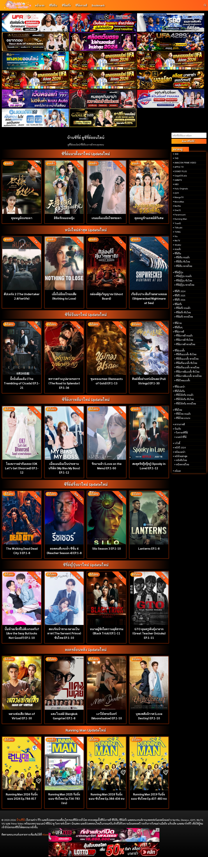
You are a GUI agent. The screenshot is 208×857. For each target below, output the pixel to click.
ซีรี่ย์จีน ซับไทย (183, 261)
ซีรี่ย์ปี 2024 (180, 291)
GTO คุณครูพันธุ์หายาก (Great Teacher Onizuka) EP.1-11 (149, 633)
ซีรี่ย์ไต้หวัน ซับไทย (185, 399)
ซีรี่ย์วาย (178, 323)
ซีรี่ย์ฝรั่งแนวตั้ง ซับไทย (186, 363)
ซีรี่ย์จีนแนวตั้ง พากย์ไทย (187, 358)
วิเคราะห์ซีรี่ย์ (182, 432)
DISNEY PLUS (181, 171)
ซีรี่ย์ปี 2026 (180, 299)
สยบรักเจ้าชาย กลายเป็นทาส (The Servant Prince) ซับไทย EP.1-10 (64, 633)
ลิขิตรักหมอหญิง (64, 218)
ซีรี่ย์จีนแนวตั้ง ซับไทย (186, 354)
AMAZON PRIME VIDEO (185, 162)
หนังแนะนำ (180, 452)
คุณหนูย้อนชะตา (21, 218)
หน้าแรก (39, 5)
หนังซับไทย (181, 460)
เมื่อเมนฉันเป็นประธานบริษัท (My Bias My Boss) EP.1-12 (64, 468)
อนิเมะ (178, 470)
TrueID (178, 223)
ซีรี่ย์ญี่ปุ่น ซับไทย (184, 280)
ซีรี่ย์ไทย (178, 409)
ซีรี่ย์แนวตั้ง (180, 350)
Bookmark (98, 5)
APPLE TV (179, 166)
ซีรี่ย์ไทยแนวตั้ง (183, 380)
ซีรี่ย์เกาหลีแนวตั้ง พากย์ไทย (189, 376)
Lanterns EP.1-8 (149, 548)
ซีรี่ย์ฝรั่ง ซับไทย (183, 312)
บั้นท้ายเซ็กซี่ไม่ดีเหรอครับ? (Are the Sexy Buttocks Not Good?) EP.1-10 (22, 633)
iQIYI (177, 192)
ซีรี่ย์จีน (53, 5)
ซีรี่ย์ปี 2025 (180, 295)
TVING (178, 231)
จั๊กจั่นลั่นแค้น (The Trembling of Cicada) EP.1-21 (22, 383)
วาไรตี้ (177, 443)
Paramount (180, 214)
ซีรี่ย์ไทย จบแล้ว (183, 413)
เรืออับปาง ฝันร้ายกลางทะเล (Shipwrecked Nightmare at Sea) (149, 298)
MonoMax (179, 201)
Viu (176, 236)
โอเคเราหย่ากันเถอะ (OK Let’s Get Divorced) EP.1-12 (22, 468)
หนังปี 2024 (180, 447)
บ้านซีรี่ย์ (20, 819)
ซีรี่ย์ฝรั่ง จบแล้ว (183, 308)
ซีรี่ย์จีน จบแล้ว (183, 257)
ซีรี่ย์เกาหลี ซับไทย (184, 339)
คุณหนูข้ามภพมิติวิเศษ (148, 218)
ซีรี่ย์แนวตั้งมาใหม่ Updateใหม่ (86, 153)
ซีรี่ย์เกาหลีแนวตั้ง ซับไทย (187, 371)
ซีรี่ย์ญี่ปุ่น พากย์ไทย (185, 284)
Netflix (178, 205)
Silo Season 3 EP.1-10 (106, 548)
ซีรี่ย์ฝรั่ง (66, 5)
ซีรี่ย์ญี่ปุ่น (179, 272)
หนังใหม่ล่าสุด (181, 456)
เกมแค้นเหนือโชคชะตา (106, 218)
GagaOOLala (181, 175)
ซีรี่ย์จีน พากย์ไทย (184, 266)
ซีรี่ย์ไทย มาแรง (183, 418)
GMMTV (178, 180)
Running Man (181, 218)
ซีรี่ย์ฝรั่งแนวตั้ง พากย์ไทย (187, 367)
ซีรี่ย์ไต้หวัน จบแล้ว (184, 395)
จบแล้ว (178, 249)
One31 (178, 210)
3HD (176, 153)
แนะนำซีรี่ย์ (181, 437)
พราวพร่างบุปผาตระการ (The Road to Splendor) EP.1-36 (64, 383)
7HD (176, 158)
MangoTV (179, 197)
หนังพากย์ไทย (182, 464)
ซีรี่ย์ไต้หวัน (180, 391)
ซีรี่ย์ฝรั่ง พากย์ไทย (184, 316)
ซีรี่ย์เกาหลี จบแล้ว (184, 335)
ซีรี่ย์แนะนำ (180, 386)
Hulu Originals (181, 188)
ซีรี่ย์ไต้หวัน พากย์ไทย (186, 403)
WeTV (177, 240)
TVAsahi (178, 227)
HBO (177, 184)
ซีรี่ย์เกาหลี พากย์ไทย (185, 344)
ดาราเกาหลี (180, 424)
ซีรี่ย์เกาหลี (81, 5)
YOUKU (178, 244)
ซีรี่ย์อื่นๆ (178, 327)
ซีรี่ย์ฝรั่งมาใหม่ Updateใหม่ (86, 484)
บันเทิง (178, 428)
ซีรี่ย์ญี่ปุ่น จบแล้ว (184, 276)
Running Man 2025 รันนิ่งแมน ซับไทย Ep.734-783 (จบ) (64, 798)
